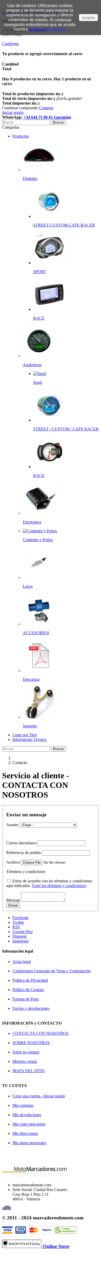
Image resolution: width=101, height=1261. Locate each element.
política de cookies (47, 29)
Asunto (12, 825)
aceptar (88, 17)
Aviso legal (21, 961)
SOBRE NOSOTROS (31, 1042)
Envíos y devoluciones (30, 1008)
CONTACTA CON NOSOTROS (40, 1033)
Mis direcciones (25, 1133)
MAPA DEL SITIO (28, 1071)
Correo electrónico (21, 843)
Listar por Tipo (24, 735)
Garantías (62, 117)
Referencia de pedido (23, 852)
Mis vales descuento (28, 1124)
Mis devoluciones (26, 1115)
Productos (20, 136)
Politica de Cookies (28, 989)
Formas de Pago (25, 999)
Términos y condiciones (25, 871)
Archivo (13, 862)
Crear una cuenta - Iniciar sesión (38, 1096)
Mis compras (22, 1105)
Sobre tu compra (25, 1052)
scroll (6, 1208)
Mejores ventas (24, 1061)
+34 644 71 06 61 (39, 117)
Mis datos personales (29, 1143)
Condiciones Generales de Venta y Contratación (51, 971)
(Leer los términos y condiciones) (59, 885)
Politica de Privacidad (30, 980)
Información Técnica (29, 739)
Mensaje (13, 900)
